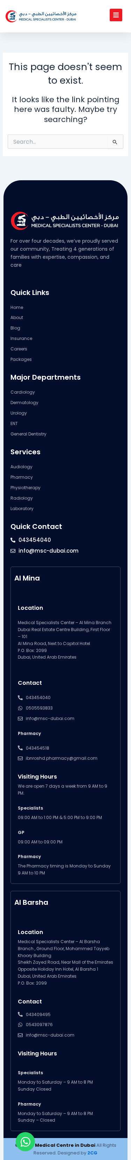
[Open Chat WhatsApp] (25, 1141)
